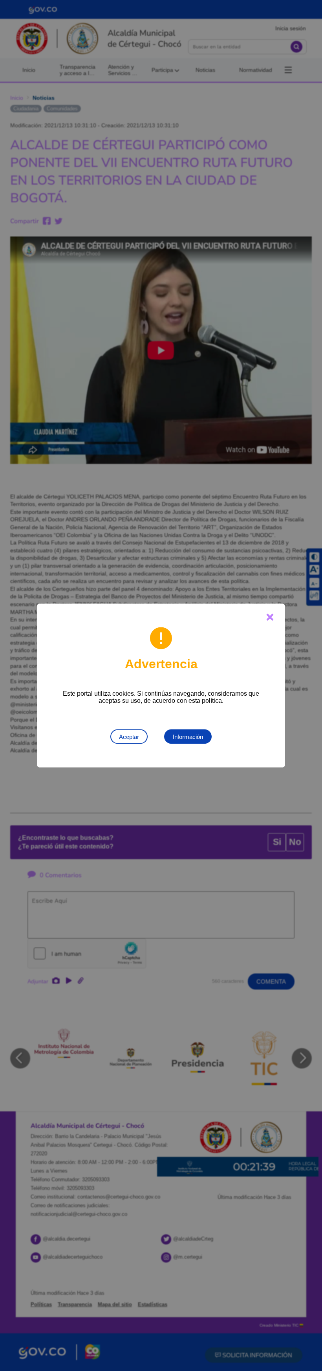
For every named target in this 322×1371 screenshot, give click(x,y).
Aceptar (129, 736)
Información (188, 736)
